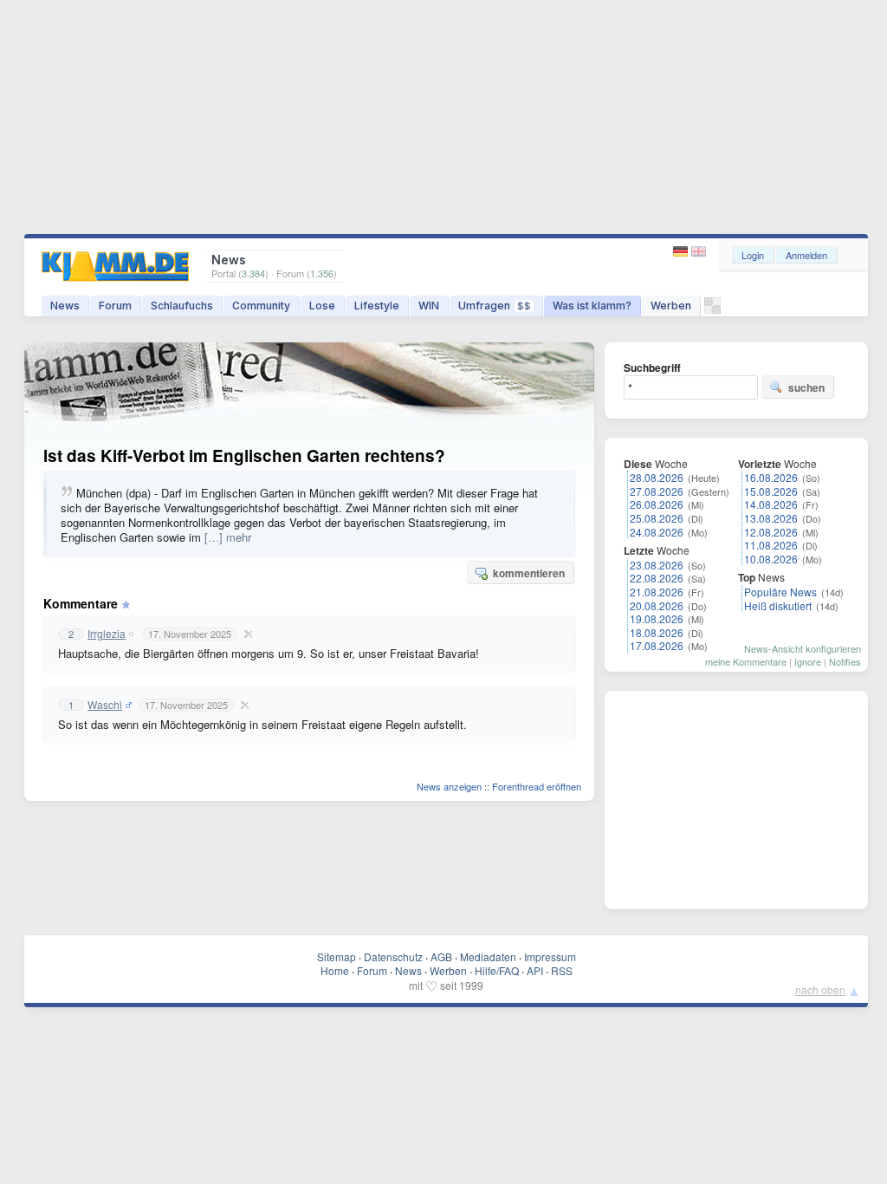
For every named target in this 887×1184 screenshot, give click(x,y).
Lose (322, 305)
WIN (428, 305)
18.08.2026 (656, 632)
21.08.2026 (656, 591)
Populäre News (780, 591)
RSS (562, 970)
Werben (671, 305)
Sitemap (336, 956)
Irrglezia (106, 633)
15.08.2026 (771, 491)
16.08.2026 (771, 477)
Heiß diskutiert (778, 605)
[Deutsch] (682, 252)
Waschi (104, 704)
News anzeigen (449, 786)
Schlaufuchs (182, 305)
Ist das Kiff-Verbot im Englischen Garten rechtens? (244, 455)
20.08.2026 (656, 605)
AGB (441, 956)
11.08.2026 (771, 544)
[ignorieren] (246, 633)
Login (752, 255)
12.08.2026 (771, 531)
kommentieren (529, 573)
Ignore (807, 661)
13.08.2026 (771, 518)
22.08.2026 (656, 577)
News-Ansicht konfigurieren (802, 648)
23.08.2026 (656, 564)
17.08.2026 (656, 645)
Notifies (845, 661)
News (65, 305)
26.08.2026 (656, 504)
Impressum (550, 956)
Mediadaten (488, 956)
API (535, 970)
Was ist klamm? (592, 305)
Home (334, 970)
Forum (115, 305)
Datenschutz (393, 956)
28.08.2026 (656, 477)
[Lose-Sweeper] (712, 309)
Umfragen (494, 305)
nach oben (820, 989)
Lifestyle (376, 305)
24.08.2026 (656, 531)
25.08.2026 (656, 518)
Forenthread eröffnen (536, 786)
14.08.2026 (771, 504)
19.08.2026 (656, 618)
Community (261, 305)
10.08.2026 (771, 558)
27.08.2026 (656, 491)
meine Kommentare (746, 661)
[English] (698, 252)
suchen (806, 387)
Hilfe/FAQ (497, 970)
